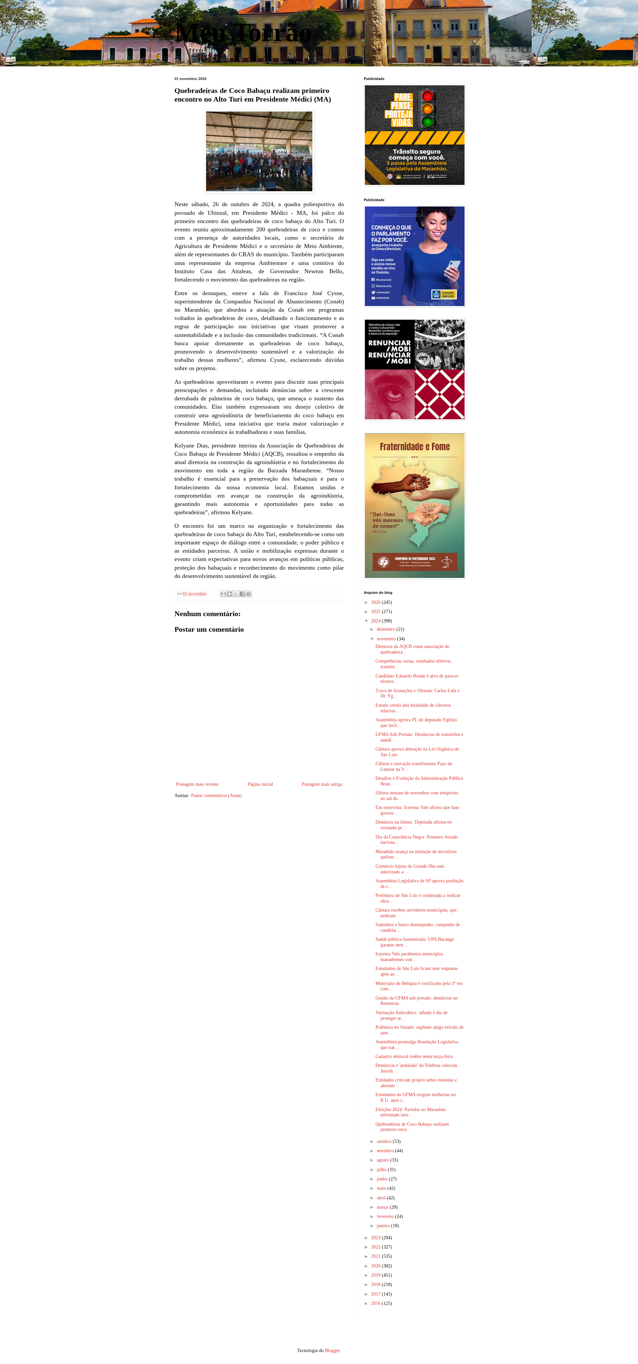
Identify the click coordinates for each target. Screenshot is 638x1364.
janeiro (384, 1225)
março (383, 1207)
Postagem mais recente (197, 784)
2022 (376, 1246)
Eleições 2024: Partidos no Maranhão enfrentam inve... (410, 1112)
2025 (376, 611)
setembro (386, 1150)
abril (382, 1197)
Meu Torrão (243, 32)
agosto (383, 1160)
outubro (385, 1141)
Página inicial (260, 784)
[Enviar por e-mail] (223, 594)
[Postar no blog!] (229, 594)
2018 (376, 1284)
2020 (376, 1265)
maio (382, 1188)
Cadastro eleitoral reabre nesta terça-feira (414, 1056)
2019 (376, 1275)
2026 (376, 602)
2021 (376, 1256)
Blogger (332, 1350)
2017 (376, 1294)
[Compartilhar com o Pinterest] (248, 594)
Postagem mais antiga (322, 784)
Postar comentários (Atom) (216, 795)
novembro (387, 638)
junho (383, 1178)
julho (382, 1169)
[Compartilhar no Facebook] (242, 594)
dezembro (386, 629)
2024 (376, 620)
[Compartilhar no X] (236, 594)
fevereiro (386, 1216)
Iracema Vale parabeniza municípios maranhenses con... (409, 956)
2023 (376, 1237)
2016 (376, 1303)
